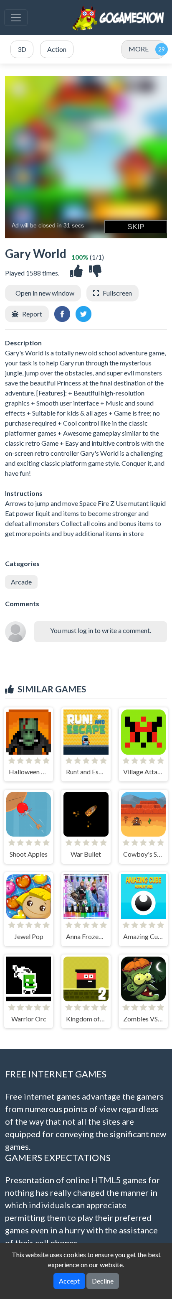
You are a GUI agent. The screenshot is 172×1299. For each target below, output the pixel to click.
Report (32, 314)
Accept (69, 1281)
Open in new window (44, 293)
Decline (103, 1281)
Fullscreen (117, 293)
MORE (139, 49)
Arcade (21, 582)
